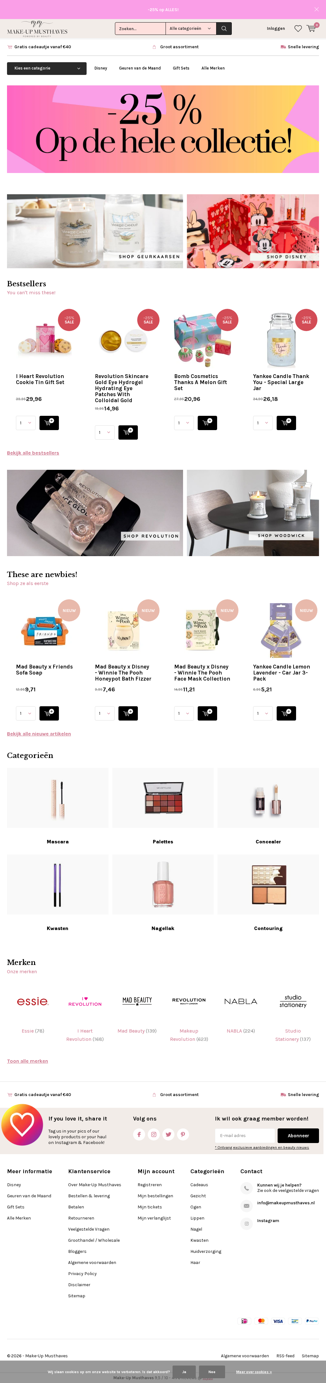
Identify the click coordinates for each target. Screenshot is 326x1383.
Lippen (197, 1218)
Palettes (163, 842)
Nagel (196, 1229)
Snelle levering (303, 47)
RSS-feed (285, 1356)
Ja (184, 1372)
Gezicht (198, 1196)
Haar (195, 1262)
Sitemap (76, 1296)
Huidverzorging (205, 1251)
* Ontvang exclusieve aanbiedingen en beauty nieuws (262, 1147)
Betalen (76, 1207)
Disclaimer (79, 1284)
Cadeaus (199, 1184)
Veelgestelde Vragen (89, 1229)
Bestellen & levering (89, 1196)
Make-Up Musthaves (46, 1356)
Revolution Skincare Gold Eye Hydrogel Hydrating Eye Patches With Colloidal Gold (121, 388)
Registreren (150, 1184)
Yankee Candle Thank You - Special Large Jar (281, 382)
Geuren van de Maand (140, 68)
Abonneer (298, 1136)
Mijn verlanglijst (154, 1218)
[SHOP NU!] (49, 423)
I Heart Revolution (85, 1035)
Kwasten (57, 928)
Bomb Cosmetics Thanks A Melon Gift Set (200, 382)
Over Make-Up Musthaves (94, 1184)
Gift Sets (181, 68)
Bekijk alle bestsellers (33, 453)
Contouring (268, 928)
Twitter (168, 1134)
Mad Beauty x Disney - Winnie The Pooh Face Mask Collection (202, 672)
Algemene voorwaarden (92, 1262)
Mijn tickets (150, 1207)
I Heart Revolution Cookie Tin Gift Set (40, 379)
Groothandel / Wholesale (94, 1240)
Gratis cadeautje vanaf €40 (42, 47)
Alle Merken (213, 68)
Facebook (139, 1134)
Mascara (58, 842)
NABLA (241, 1031)
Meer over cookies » (254, 1372)
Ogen (195, 1207)
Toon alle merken (27, 1061)
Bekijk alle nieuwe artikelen (39, 734)
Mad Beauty (137, 1031)
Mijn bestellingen (155, 1196)
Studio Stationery (293, 1035)
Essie (33, 1031)
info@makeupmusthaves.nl (286, 1203)
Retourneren (81, 1218)
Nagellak (163, 928)
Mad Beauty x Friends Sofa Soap (44, 669)
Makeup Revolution (189, 1035)
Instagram (154, 1134)
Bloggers (77, 1251)
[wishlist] (298, 28)
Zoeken (224, 28)
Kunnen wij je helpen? (279, 1185)
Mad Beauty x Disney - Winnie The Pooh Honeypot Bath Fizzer (123, 672)
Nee (212, 1372)
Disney (100, 68)
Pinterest (183, 1134)
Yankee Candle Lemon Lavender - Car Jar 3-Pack (281, 672)
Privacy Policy (82, 1273)
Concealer (268, 842)
